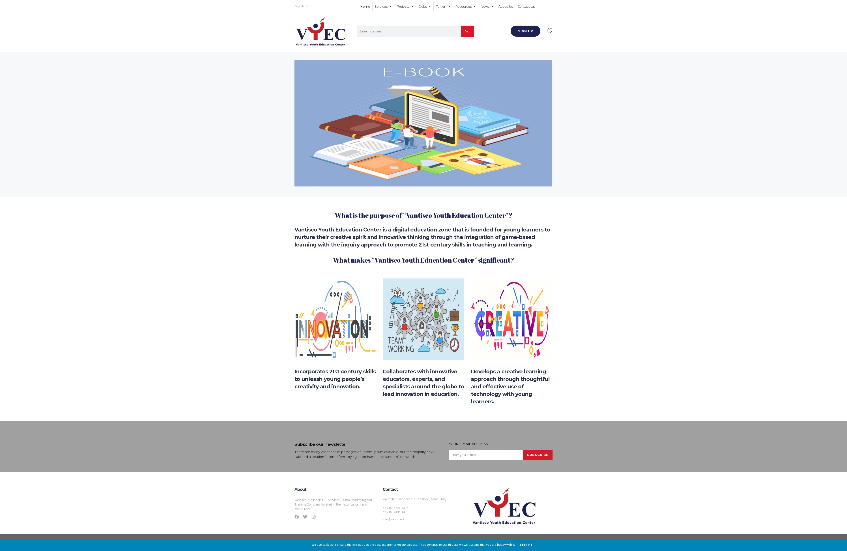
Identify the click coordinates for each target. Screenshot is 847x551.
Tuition (441, 7)
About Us (505, 7)
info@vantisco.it (393, 519)
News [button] (485, 7)
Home (365, 7)
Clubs (422, 7)
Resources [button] (463, 7)
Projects (403, 7)
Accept (526, 545)
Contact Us (526, 7)
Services (381, 7)
